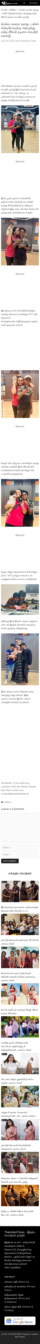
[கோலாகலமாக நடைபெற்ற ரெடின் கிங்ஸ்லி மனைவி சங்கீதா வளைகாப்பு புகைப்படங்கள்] (20, 958)
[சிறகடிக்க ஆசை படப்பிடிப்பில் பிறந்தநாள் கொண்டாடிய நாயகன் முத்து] (20, 1163)
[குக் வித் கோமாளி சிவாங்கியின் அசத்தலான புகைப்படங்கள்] (20, 1130)
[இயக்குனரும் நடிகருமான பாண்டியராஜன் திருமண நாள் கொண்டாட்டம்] (20, 892)
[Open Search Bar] (24, 3)
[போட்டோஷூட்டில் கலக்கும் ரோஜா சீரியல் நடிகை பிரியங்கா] (20, 994)
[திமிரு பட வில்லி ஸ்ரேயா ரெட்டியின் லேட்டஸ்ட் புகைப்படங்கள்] (20, 1196)
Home (4, 9)
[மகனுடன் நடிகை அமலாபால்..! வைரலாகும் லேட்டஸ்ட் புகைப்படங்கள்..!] (20, 1097)
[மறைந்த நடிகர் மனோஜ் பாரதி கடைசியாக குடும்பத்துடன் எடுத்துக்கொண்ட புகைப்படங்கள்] (20, 1027)
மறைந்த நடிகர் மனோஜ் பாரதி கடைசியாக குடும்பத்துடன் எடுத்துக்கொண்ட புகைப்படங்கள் (16, 1046)
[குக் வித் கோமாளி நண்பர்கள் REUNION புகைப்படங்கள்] (20, 925)
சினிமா (13, 9)
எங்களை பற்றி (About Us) (16, 1281)
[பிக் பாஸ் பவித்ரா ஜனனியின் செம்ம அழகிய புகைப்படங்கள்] (20, 1064)
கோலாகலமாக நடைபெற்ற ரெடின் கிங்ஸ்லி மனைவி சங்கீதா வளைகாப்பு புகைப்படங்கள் (18, 977)
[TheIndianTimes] (9, 3)
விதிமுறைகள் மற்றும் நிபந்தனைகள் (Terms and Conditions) (17, 1298)
